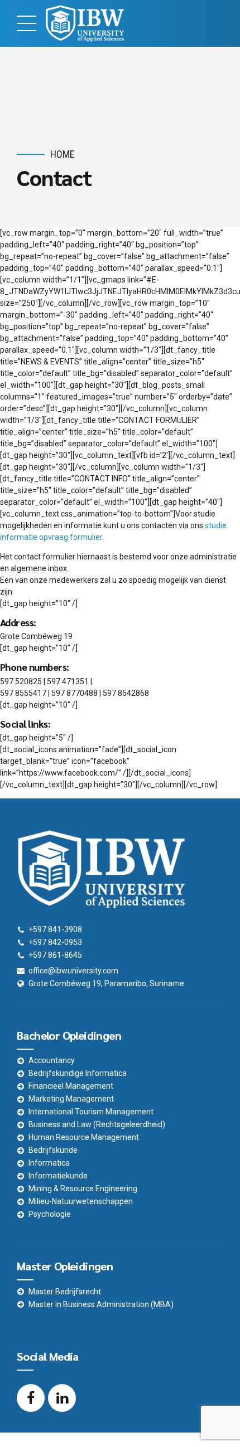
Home (62, 154)
